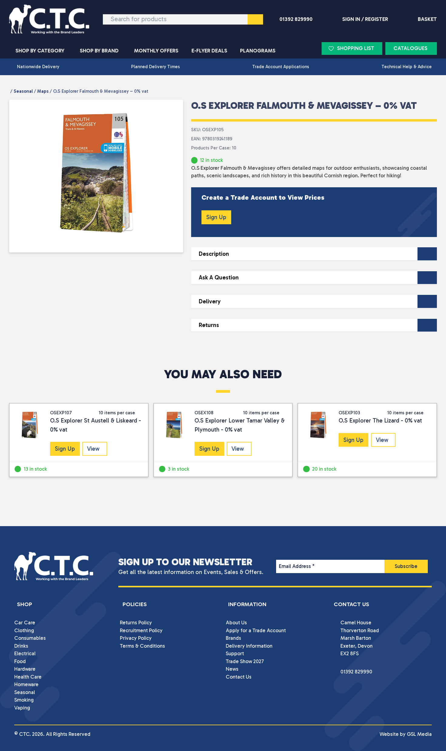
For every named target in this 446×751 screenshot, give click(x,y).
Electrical (24, 653)
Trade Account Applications (280, 66)
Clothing (24, 630)
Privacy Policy (136, 638)
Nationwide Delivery (38, 66)
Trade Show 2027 (245, 661)
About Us (236, 622)
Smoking (24, 700)
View (93, 448)
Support (235, 653)
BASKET (427, 19)
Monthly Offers (156, 51)
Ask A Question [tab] (219, 277)
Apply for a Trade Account (256, 630)
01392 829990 (296, 19)
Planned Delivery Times (155, 66)
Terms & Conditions (142, 646)
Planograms (257, 51)
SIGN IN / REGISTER (365, 19)
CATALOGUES (410, 48)
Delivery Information (249, 646)
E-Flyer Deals (209, 51)
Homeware (26, 684)
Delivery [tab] (210, 301)
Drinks (21, 646)
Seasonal (23, 91)
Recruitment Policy (141, 630)
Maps (43, 91)
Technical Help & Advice (406, 66)
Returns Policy (136, 622)
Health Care (28, 677)
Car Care (24, 622)
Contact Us (239, 677)
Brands (233, 638)
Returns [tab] (209, 325)
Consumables (30, 638)
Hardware (24, 669)
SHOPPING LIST (355, 48)
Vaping (22, 708)
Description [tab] (214, 253)
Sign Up (216, 217)
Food (20, 661)
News (232, 669)
